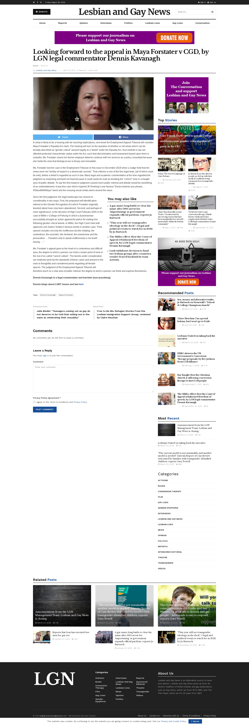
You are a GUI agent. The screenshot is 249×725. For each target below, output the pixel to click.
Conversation (202, 23)
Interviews (106, 23)
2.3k (205, 365)
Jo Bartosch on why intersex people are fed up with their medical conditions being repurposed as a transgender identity (200, 178)
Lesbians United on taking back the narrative (181, 443)
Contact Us (154, 716)
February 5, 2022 (170, 623)
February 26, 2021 (172, 180)
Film (160, 497)
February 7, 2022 (191, 365)
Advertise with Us (171, 716)
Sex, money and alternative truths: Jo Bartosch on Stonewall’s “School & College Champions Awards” (196, 302)
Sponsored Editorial (170, 552)
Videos (162, 568)
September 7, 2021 (192, 384)
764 (181, 228)
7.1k (199, 435)
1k (207, 406)
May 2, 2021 (169, 228)
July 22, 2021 (172, 151)
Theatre (162, 557)
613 (207, 384)
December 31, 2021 (188, 645)
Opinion (84, 23)
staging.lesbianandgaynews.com (53, 716)
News (161, 530)
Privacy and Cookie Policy (173, 721)
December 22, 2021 (193, 406)
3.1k (202, 325)
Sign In (203, 2)
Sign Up (212, 2)
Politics (128, 23)
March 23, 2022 (191, 342)
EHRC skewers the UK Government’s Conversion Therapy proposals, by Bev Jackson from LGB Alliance (196, 357)
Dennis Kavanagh (48, 295)
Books (161, 486)
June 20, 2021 (190, 325)
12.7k (192, 190)
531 (204, 342)
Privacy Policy (80, 402)
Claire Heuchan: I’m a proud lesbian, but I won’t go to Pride (193, 320)
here (81, 284)
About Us (142, 716)
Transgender (165, 563)
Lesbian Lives (152, 23)
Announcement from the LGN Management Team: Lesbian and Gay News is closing (194, 428)
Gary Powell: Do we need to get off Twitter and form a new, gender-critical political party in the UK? (186, 141)
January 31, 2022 (62, 639)
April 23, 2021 (69, 70)
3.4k (185, 151)
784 (183, 623)
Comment (38, 362)
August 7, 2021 (201, 187)
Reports (62, 23)
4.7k (204, 309)
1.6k (75, 639)
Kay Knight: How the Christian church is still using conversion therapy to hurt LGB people (194, 378)
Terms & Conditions (191, 716)
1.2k (138, 648)
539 (162, 183)
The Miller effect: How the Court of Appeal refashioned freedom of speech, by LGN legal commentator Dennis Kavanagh (196, 398)
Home (42, 23)
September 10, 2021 (204, 228)
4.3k (203, 645)
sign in (46, 355)
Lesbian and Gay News (124, 11)
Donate (43, 12)
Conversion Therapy (169, 491)
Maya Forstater (66, 295)
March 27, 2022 (186, 435)
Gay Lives (177, 23)
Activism (163, 480)
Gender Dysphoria (168, 508)
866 (180, 464)
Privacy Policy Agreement (47, 397)
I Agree (195, 721)
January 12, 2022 (124, 648)
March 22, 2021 (191, 309)
